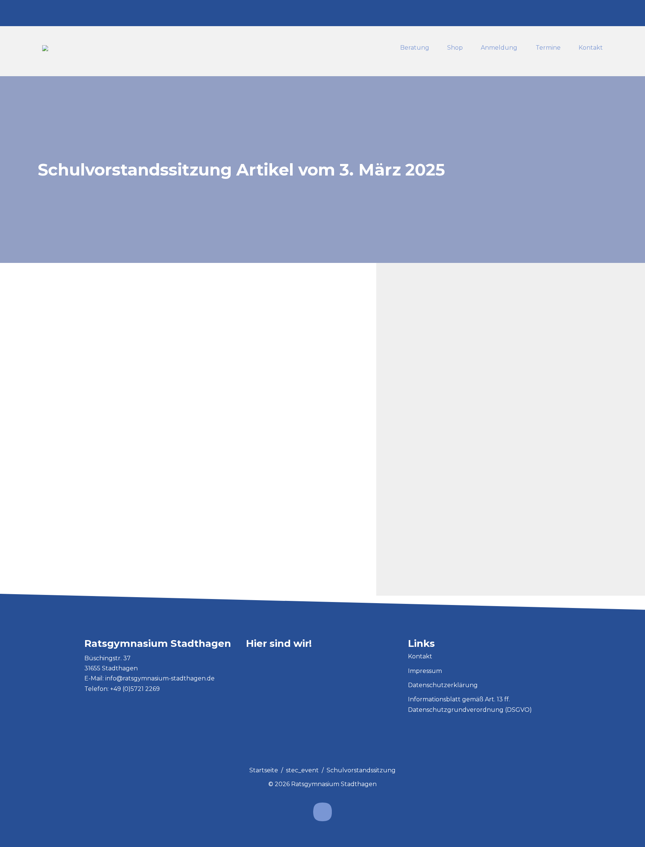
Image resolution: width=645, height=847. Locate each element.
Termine (548, 48)
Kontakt (591, 48)
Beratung (414, 48)
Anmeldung (499, 48)
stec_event (302, 770)
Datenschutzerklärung (443, 685)
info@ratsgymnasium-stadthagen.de (160, 678)
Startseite (263, 770)
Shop (455, 48)
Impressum (425, 670)
